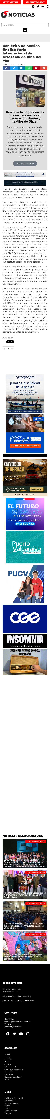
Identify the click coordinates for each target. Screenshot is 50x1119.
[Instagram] (47, 6)
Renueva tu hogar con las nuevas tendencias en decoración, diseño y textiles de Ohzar (25, 116)
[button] (25, 30)
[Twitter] (38, 6)
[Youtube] (43, 6)
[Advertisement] (25, 701)
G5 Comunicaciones (10, 992)
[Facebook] (33, 6)
